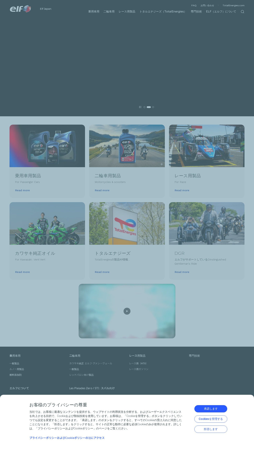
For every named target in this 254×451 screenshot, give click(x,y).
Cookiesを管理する (211, 419)
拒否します (211, 429)
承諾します (211, 408)
